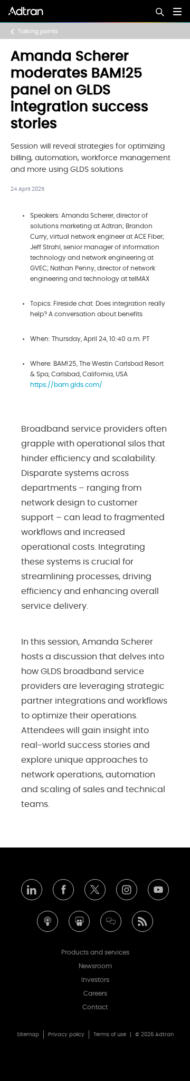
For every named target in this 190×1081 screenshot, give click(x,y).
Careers (95, 993)
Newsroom (95, 966)
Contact (95, 1007)
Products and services (95, 952)
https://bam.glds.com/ (66, 385)
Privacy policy (66, 1034)
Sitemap (28, 1034)
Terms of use (109, 1034)
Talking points (38, 31)
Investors (95, 980)
